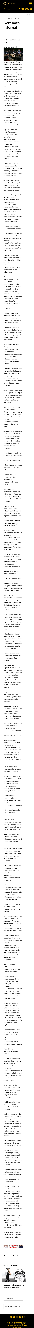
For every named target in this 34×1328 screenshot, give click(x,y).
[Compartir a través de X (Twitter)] (9, 1255)
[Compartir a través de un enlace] (18, 1255)
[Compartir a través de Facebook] (4, 1255)
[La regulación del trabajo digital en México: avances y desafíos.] (14, 1275)
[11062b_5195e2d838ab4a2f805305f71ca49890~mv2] (23, 9)
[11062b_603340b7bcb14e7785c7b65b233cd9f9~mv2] (26, 9)
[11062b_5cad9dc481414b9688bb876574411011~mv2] (31, 9)
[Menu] (30, 3)
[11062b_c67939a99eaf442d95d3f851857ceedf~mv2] (28, 9)
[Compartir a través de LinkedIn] (13, 1255)
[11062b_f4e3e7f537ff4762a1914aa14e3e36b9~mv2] (20, 9)
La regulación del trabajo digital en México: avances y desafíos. (14, 1286)
